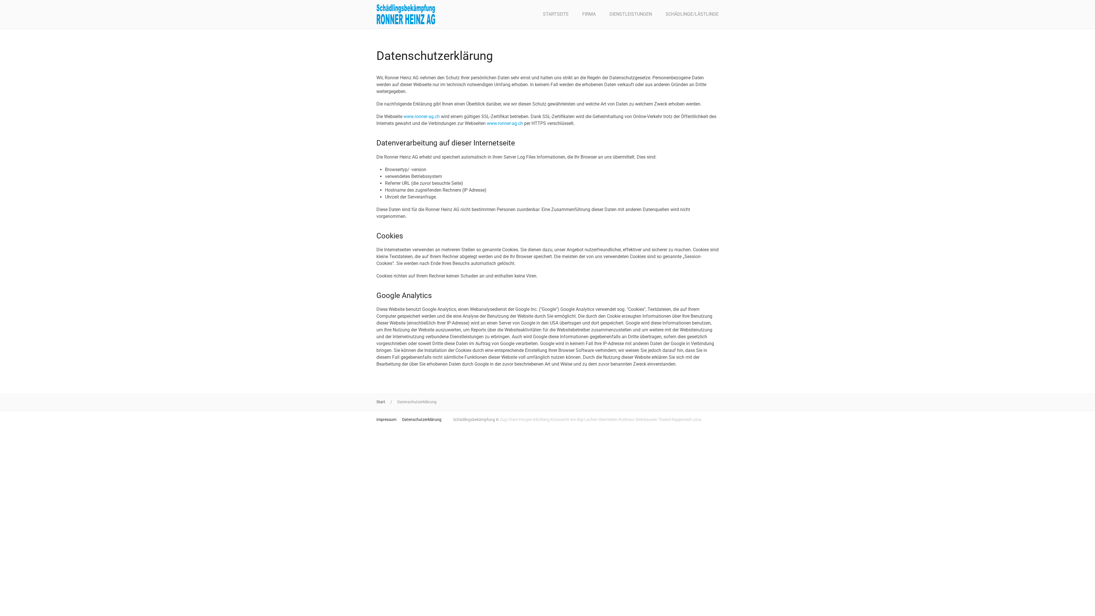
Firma (589, 14)
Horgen (525, 419)
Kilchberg (541, 419)
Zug (503, 419)
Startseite (556, 14)
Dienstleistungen (630, 14)
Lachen (590, 419)
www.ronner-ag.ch (421, 116)
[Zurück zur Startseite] (406, 14)
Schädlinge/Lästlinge (692, 14)
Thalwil (664, 419)
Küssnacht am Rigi (566, 419)
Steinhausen (646, 419)
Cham (513, 419)
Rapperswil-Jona (686, 419)
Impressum (386, 419)
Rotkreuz (626, 419)
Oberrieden (608, 419)
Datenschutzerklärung (421, 419)
